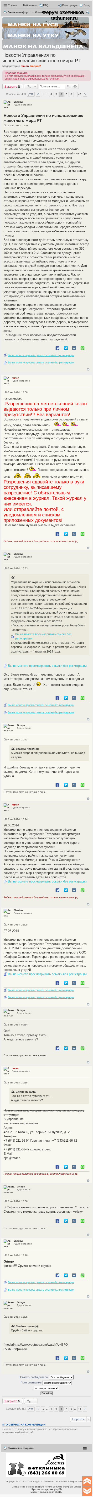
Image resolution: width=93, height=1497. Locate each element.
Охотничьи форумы (21, 1448)
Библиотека (30, 5)
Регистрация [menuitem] (70, 5)
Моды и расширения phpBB (46, 1492)
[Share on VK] (74, 348)
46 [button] (79, 94)
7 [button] (66, 94)
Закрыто (11, 86)
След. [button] (85, 94)
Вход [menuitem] (86, 5)
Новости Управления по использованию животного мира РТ (41, 57)
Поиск (68, 86)
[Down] (87, 1491)
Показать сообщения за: (34, 1377)
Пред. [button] (38, 94)
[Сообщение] (5, 125)
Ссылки (12, 5)
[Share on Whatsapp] (82, 348)
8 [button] (71, 94)
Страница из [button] (31, 94)
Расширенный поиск (75, 86)
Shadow (18, 101)
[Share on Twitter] (66, 348)
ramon (25, 66)
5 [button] (56, 94)
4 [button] (51, 94)
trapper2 (35, 66)
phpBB (38, 1486)
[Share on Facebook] (57, 348)
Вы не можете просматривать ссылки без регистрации (41, 355)
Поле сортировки (31, 1382)
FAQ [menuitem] (45, 5)
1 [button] (43, 94)
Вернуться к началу (88, 369)
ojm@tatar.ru (12, 1158)
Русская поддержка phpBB (46, 1489)
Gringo (21, 725)
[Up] (87, 1481)
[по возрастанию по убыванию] (46, 1388)
